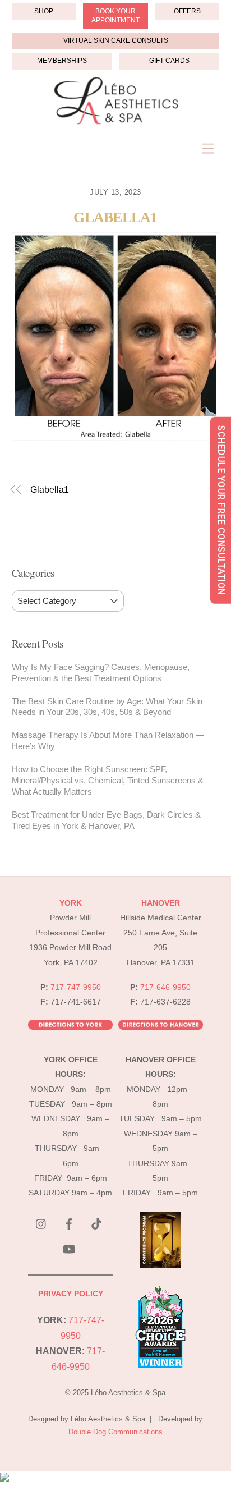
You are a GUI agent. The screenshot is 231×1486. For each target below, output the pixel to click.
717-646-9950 (165, 987)
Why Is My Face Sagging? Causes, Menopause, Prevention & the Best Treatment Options (101, 672)
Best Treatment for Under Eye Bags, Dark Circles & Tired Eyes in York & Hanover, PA (106, 820)
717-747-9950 (75, 987)
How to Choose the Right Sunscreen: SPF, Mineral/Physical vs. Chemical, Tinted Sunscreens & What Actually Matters (108, 780)
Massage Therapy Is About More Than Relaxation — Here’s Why (108, 740)
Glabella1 (115, 217)
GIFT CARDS (169, 60)
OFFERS (187, 11)
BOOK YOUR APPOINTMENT (115, 16)
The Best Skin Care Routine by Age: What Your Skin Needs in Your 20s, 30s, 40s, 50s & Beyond (107, 706)
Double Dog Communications (115, 1432)
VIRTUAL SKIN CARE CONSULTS (115, 40)
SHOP (43, 11)
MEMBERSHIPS (62, 60)
